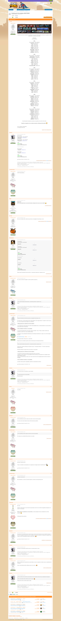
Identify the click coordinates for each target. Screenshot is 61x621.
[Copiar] (16, 594)
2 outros (47, 160)
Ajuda (23, 619)
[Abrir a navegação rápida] (51, 9)
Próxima (16, 17)
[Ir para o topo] (30, 619)
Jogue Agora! (11, 9)
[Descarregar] (17, 594)
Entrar (48, 0)
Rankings (24, 598)
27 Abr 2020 (43, 608)
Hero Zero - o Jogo (13, 601)
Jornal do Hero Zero (13, 598)
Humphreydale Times (19, 598)
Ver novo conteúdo (47, 9)
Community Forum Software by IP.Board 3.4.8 (47, 619)
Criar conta (51, 0)
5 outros (47, 221)
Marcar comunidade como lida (18, 619)
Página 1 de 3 (10, 17)
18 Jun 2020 (43, 602)
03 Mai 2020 (43, 605)
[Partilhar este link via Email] (15, 594)
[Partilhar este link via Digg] (10, 594)
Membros (18, 9)
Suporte (22, 9)
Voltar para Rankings (49, 592)
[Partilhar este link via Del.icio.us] (11, 594)
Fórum (15, 9)
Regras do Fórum (27, 9)
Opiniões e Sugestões (19, 601)
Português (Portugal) (11, 619)
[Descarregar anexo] (17, 336)
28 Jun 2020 (43, 599)
